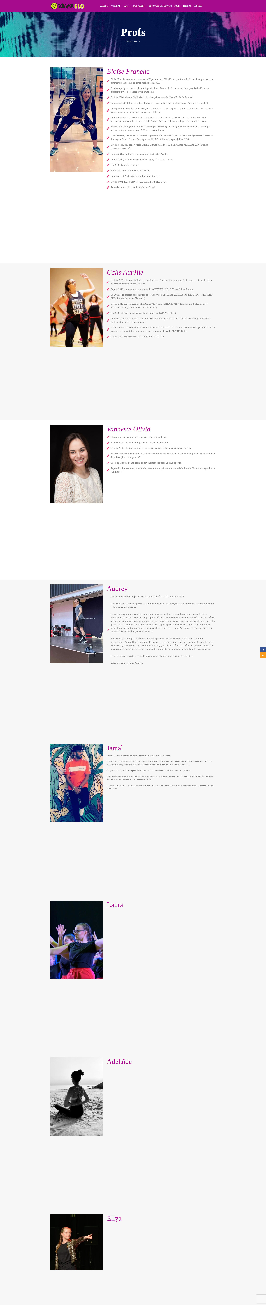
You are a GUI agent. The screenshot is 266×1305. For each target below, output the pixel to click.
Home (128, 41)
